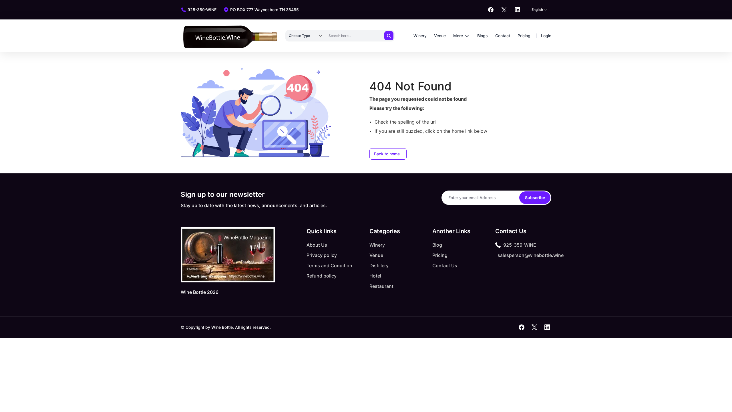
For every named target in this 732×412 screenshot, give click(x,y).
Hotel (375, 276)
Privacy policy (322, 255)
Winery (420, 35)
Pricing (524, 35)
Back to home (387, 153)
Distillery (379, 265)
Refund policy (322, 276)
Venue (440, 35)
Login (546, 35)
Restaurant (381, 286)
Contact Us (444, 265)
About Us (317, 245)
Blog (437, 245)
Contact (502, 35)
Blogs (482, 35)
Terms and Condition (329, 265)
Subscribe (535, 197)
